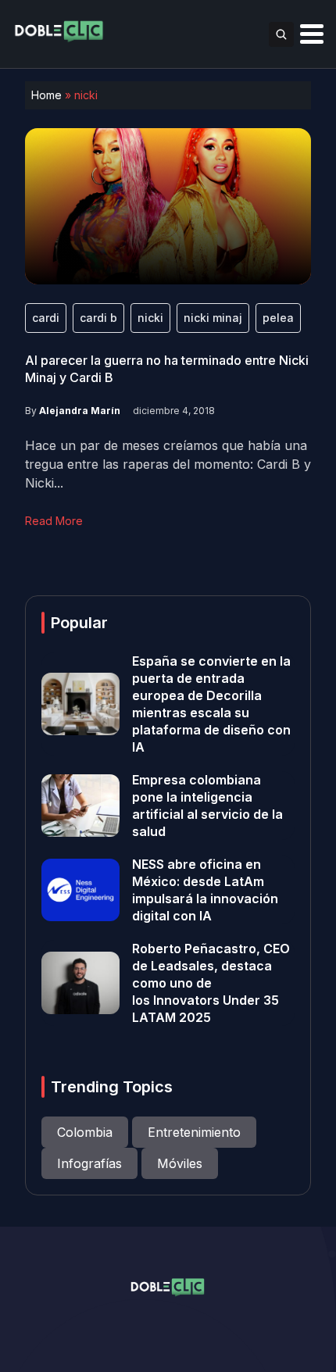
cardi (45, 317)
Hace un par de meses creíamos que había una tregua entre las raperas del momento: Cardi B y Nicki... (168, 464)
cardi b (98, 317)
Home (46, 95)
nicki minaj (213, 317)
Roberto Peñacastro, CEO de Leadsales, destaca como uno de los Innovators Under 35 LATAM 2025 (211, 983)
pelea (278, 317)
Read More (54, 520)
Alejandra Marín (79, 410)
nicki (150, 317)
